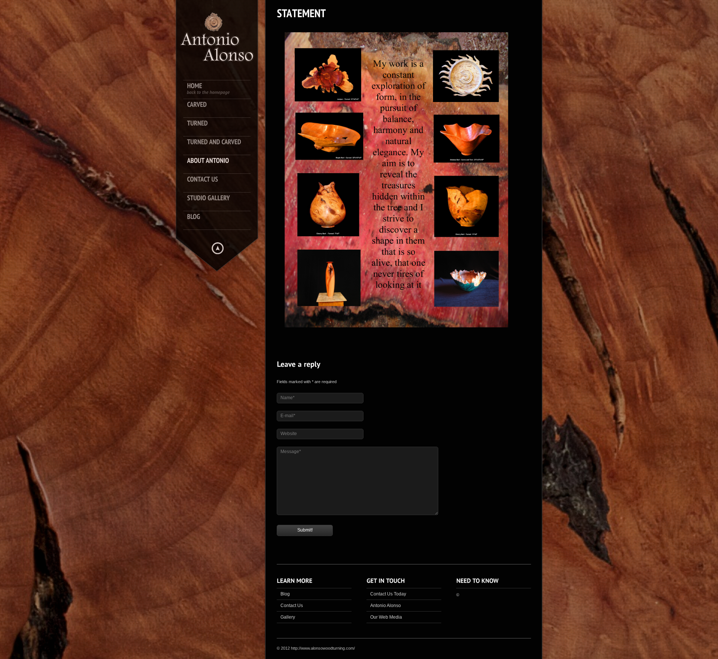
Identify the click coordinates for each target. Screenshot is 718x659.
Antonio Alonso (385, 605)
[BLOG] (220, 220)
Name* (287, 397)
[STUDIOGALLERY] (220, 201)
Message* (290, 451)
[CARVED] (220, 108)
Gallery (287, 617)
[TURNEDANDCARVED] (220, 145)
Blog (285, 594)
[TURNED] (220, 127)
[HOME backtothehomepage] (220, 89)
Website (288, 433)
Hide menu (218, 248)
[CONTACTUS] (220, 183)
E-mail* (287, 415)
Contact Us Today (388, 594)
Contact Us (291, 605)
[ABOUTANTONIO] (220, 164)
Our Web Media (386, 617)
